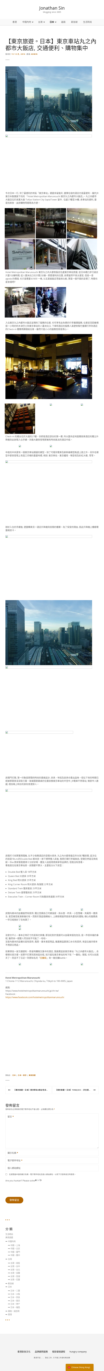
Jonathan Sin (52, 8)
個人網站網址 (14, 1168)
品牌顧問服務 (41, 1351)
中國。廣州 (15, 1255)
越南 (63, 21)
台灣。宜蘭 (15, 1273)
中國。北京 (15, 1248)
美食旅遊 (32, 1075)
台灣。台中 (15, 1266)
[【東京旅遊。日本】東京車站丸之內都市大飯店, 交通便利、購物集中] (48, 67)
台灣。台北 (15, 1269)
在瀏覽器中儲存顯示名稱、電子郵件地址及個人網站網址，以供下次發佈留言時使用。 (42, 1174)
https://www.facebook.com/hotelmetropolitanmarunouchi (34, 997)
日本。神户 (15, 1304)
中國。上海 (15, 1245)
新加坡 (74, 21)
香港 (14, 21)
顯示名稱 (11, 1153)
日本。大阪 (15, 1294)
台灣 (40, 21)
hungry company (78, 1351)
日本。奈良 (15, 1297)
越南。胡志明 (13, 1311)
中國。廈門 (15, 1252)
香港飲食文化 (23, 1351)
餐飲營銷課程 (58, 1351)
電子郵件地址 (13, 1160)
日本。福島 (15, 1307)
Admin (34, 54)
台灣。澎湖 (15, 1276)
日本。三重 (15, 1290)
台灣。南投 (15, 1263)
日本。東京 (22, 1075)
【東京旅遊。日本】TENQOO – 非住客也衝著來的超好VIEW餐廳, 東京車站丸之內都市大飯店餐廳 (77, 1090)
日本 (52, 21)
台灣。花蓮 (15, 1279)
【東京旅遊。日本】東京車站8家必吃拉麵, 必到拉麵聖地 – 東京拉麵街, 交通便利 (32, 1090)
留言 (9, 1117)
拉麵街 (43, 957)
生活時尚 (87, 21)
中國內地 (26, 21)
